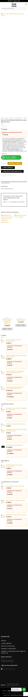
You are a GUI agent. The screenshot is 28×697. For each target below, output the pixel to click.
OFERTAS (3, 640)
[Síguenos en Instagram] (10, 684)
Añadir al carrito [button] (21, 325)
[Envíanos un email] (15, 684)
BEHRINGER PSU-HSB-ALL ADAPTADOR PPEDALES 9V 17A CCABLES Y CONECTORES (7, 322)
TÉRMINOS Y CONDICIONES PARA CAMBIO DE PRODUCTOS (13, 652)
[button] (2, 4)
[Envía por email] (9, 175)
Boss (25, 118)
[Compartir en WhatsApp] (2, 175)
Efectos (11, 118)
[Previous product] (5, 126)
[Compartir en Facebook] (5, 175)
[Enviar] (25, 8)
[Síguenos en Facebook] (8, 684)
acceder (9, 201)
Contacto (14, 693)
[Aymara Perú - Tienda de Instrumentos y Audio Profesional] (14, 4)
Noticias (9, 693)
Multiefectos (18, 118)
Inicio (2, 118)
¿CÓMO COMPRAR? (6, 643)
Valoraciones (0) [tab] (5, 183)
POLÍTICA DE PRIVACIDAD (8, 646)
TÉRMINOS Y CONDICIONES (8, 648)
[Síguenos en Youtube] (17, 684)
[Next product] (2, 126)
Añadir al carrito (15, 163)
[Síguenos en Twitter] (12, 684)
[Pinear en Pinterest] (12, 175)
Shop (6, 118)
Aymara (4, 693)
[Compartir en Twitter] (7, 175)
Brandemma (22, 695)
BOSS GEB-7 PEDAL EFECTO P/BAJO (20, 320)
